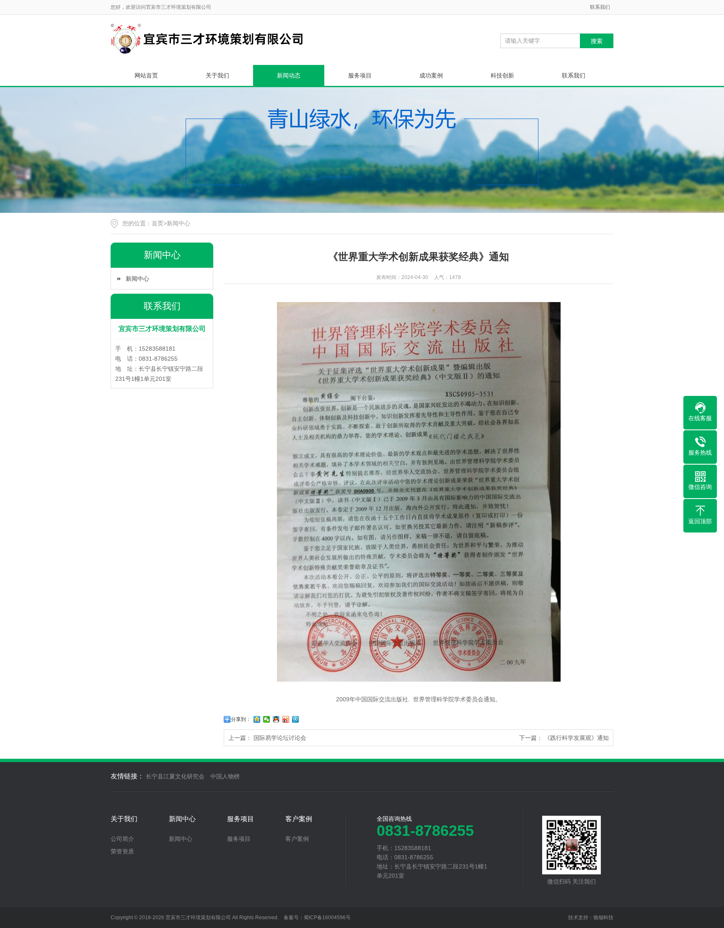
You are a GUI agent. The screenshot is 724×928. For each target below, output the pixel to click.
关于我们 (217, 75)
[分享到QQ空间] (257, 719)
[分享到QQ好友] (276, 719)
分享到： (241, 719)
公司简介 (122, 839)
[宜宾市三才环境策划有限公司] (207, 38)
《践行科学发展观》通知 (576, 737)
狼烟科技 (603, 917)
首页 (157, 223)
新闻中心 (178, 223)
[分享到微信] (266, 719)
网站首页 (146, 75)
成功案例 (431, 75)
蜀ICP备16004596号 (327, 917)
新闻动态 (288, 75)
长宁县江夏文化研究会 (175, 776)
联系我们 (600, 7)
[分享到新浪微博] (286, 719)
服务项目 (360, 75)
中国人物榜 (225, 776)
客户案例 (298, 819)
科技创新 (502, 75)
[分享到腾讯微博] (295, 719)
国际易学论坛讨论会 (279, 737)
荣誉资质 (122, 851)
